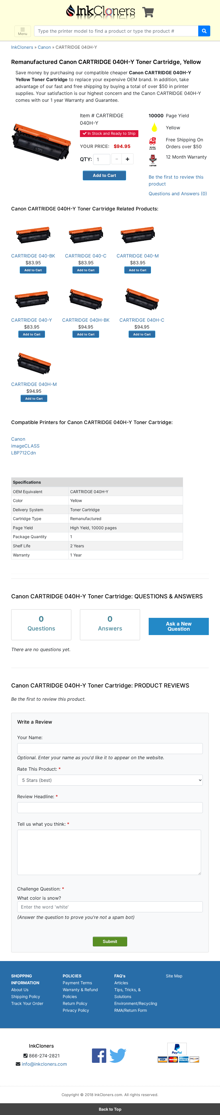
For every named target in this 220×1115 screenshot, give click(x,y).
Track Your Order (27, 1003)
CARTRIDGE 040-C (86, 256)
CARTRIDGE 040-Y (31, 320)
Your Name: (29, 737)
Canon (44, 47)
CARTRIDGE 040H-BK (85, 320)
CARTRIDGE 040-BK (33, 256)
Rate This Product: (37, 769)
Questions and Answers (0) (178, 193)
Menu (22, 34)
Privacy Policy (76, 1010)
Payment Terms (77, 982)
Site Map (174, 975)
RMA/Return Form (130, 1010)
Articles (121, 982)
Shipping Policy (25, 996)
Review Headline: (35, 796)
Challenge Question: (38, 889)
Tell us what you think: (41, 824)
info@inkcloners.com (44, 1064)
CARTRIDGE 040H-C (141, 320)
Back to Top (110, 1109)
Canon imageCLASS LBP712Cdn (25, 446)
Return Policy (75, 1003)
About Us (19, 989)
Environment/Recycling (135, 1003)
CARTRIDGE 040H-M (34, 384)
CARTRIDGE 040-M (138, 256)
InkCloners (22, 47)
